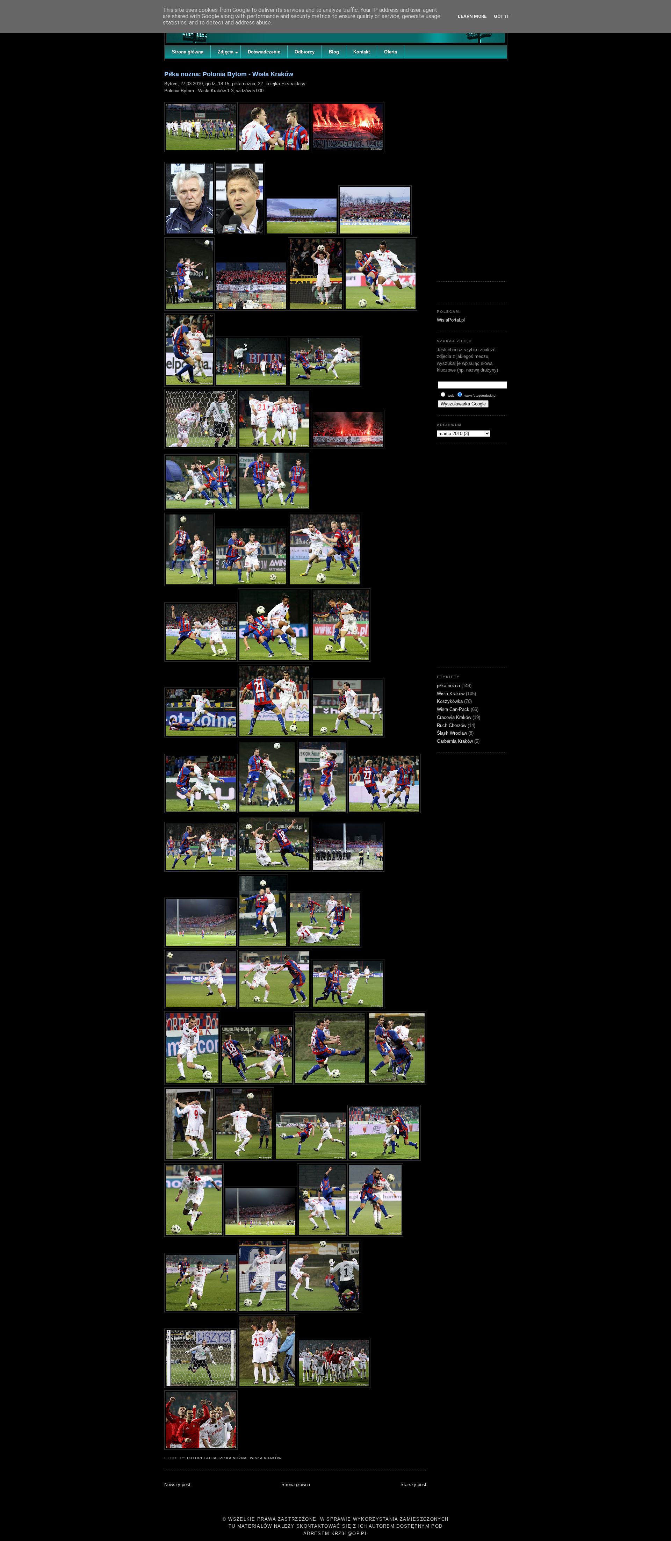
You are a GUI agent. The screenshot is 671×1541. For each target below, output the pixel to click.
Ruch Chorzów (452, 725)
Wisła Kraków (266, 1458)
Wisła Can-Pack (454, 709)
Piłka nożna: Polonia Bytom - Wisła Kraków (228, 74)
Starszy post (413, 1484)
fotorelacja (202, 1458)
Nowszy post (177, 1484)
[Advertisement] (472, 169)
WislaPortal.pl (451, 320)
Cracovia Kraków (454, 717)
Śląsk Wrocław (452, 733)
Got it (502, 16)
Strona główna (295, 1484)
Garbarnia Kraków (455, 741)
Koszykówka (450, 701)
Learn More (472, 16)
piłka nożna (233, 1458)
